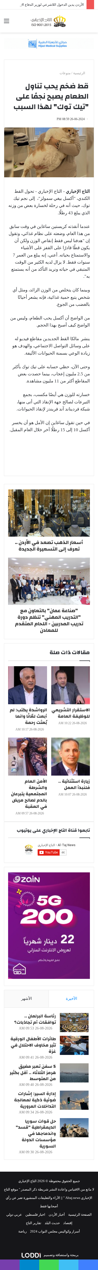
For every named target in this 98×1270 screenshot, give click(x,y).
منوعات (65, 73)
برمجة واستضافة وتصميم (61, 1255)
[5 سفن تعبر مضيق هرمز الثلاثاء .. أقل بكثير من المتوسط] (74, 1072)
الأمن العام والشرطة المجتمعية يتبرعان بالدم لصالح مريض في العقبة (29, 793)
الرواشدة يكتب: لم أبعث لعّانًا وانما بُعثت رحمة (28, 716)
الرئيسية (79, 73)
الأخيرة (71, 998)
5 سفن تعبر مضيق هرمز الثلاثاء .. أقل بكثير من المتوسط (33, 1072)
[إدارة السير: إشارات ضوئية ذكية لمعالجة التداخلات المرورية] (74, 1100)
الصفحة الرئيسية (80, 1214)
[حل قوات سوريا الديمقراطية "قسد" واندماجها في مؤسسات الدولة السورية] (74, 1127)
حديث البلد (52, 1223)
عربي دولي (14, 1214)
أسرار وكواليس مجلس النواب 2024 (55, 1231)
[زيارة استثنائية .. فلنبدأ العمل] (70, 757)
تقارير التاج (33, 1223)
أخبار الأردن (57, 1214)
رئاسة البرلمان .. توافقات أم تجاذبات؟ (35, 1019)
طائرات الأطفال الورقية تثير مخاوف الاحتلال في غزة (33, 1045)
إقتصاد (67, 1223)
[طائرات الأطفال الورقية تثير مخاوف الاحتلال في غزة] (74, 1045)
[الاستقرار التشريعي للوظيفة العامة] (70, 685)
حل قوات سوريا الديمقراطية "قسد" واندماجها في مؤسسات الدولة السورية (36, 1133)
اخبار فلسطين (35, 1214)
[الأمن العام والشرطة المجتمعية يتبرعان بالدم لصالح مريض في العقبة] (27, 757)
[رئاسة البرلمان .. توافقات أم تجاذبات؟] (74, 1022)
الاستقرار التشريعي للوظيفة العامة (70, 713)
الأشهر (26, 998)
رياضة (22, 1231)
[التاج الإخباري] (49, 21)
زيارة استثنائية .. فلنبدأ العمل (74, 784)
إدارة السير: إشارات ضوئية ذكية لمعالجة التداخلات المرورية (35, 1100)
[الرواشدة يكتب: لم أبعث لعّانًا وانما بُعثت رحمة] (27, 685)
